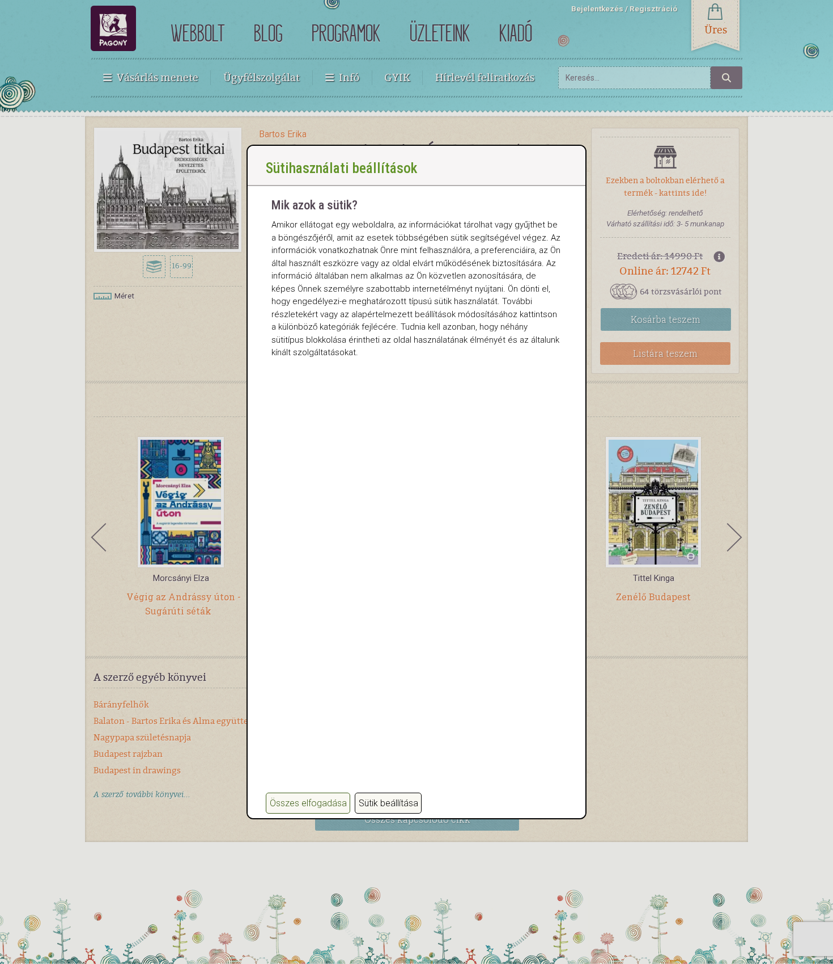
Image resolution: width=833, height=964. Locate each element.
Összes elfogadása (308, 803)
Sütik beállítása (388, 803)
